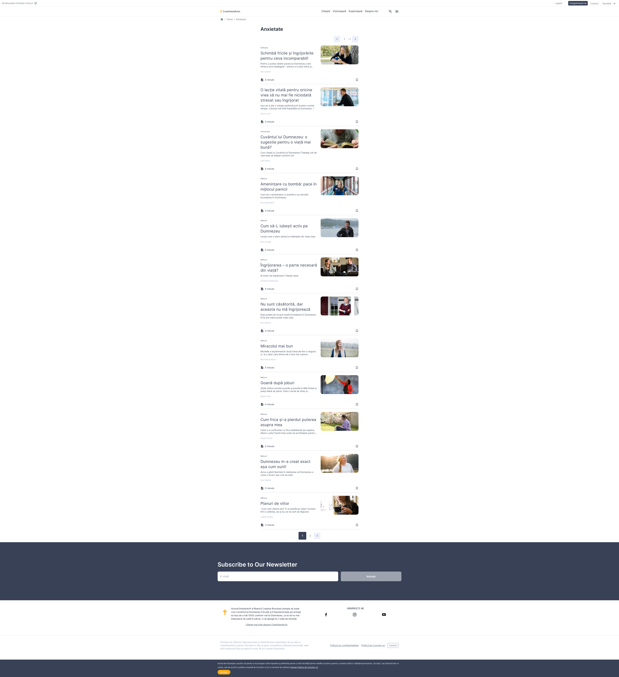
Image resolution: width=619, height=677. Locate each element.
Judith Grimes (266, 517)
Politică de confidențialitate (344, 645)
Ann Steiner (265, 71)
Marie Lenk (265, 396)
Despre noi (371, 11)
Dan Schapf (265, 242)
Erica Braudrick (267, 202)
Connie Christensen (269, 281)
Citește (325, 11)
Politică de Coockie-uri (373, 645)
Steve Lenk (265, 113)
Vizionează (339, 11)
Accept (224, 672)
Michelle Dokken (268, 359)
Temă (230, 19)
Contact (594, 3)
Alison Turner (266, 438)
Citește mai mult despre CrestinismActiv (267, 624)
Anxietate (241, 19)
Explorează (355, 11)
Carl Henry (265, 160)
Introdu (371, 576)
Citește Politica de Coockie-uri (304, 667)
